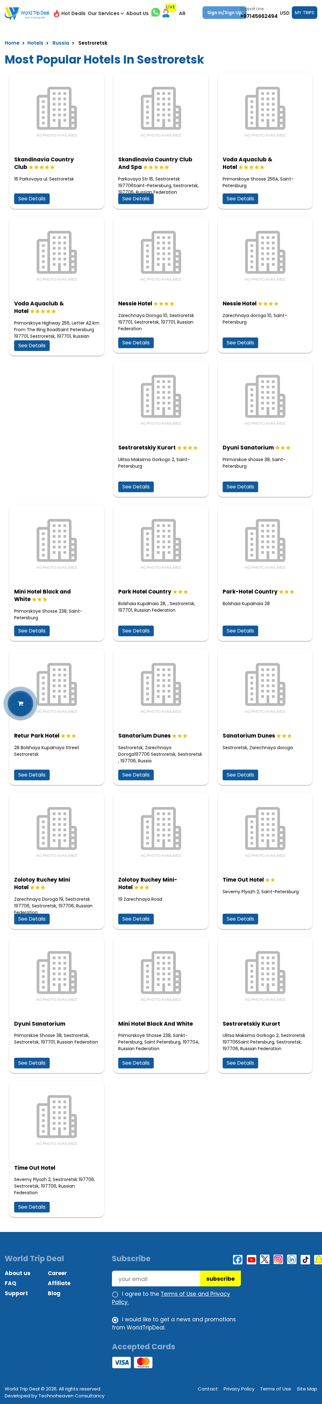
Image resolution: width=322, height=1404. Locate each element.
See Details (32, 198)
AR (182, 13)
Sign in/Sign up (224, 12)
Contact (208, 1388)
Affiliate (59, 1283)
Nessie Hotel (135, 303)
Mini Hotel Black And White (155, 1024)
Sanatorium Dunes (144, 735)
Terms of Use (275, 1388)
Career (57, 1273)
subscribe (220, 1279)
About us (18, 1273)
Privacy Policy (239, 1388)
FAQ (10, 1283)
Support (16, 1293)
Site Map (307, 1388)
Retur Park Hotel (36, 735)
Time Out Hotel (243, 879)
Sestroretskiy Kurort (147, 447)
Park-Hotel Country (250, 591)
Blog (54, 1293)
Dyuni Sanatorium (248, 447)
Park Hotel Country (144, 591)
